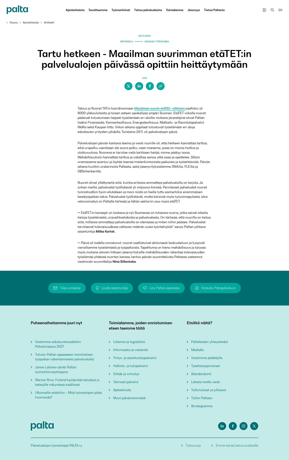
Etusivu (14, 22)
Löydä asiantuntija (114, 288)
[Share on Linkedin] (139, 86)
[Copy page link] (161, 86)
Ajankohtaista (31, 22)
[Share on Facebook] (150, 86)
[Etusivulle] (17, 10)
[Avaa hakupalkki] (272, 10)
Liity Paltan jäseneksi (164, 288)
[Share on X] (128, 86)
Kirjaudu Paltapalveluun (218, 288)
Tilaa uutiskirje (70, 288)
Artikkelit (49, 22)
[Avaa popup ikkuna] (264, 10)
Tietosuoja (193, 445)
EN (280, 10)
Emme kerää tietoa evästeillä (237, 445)
